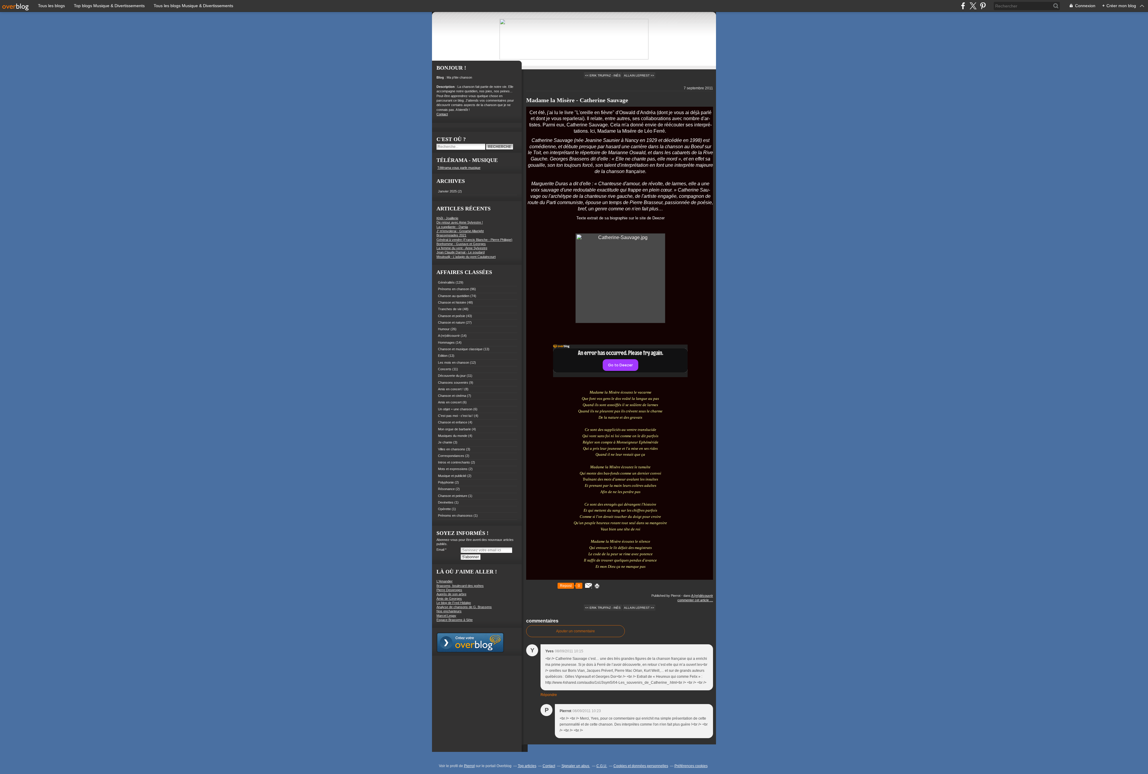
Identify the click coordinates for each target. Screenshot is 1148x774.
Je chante (445, 442)
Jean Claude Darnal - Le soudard (460, 252)
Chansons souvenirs (453, 382)
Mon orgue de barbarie (454, 429)
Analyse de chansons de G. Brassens (464, 607)
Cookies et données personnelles (640, 766)
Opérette (444, 509)
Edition (443, 355)
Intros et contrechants (454, 462)
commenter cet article (693, 600)
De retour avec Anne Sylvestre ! (459, 222)
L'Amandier (444, 581)
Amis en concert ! (450, 389)
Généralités (446, 282)
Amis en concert (450, 402)
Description (446, 86)
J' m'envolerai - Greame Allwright (460, 231)
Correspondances (451, 456)
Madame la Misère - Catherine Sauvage (577, 100)
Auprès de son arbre (451, 594)
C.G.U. (601, 766)
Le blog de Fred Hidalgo (453, 603)
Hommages (446, 342)
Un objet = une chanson (455, 409)
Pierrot (469, 766)
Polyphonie (446, 482)
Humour (444, 329)
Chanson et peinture (452, 496)
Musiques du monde (452, 436)
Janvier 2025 (448, 191)
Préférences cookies (691, 766)
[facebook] (963, 5)
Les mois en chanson (453, 362)
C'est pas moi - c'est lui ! (455, 415)
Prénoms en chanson (453, 289)
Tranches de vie (450, 309)
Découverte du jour (452, 375)
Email (440, 549)
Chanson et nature (451, 322)
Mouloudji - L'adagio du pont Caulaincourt (466, 256)
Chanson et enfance (452, 422)
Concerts (444, 369)
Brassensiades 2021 (451, 235)
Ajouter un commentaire (575, 631)
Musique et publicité (452, 476)
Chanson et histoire (452, 302)
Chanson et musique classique (460, 349)
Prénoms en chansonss (455, 515)
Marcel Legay (446, 615)
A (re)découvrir (449, 335)
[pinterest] (983, 5)
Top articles (527, 766)
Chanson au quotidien (453, 296)
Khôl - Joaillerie (447, 218)
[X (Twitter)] (973, 5)
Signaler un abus (575, 766)
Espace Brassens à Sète (454, 620)
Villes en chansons (451, 449)
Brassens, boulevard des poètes (460, 586)
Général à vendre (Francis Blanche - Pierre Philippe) (474, 239)
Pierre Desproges (449, 590)
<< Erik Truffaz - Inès (603, 75)
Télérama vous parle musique (458, 167)
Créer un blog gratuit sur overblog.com (470, 642)
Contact (442, 114)
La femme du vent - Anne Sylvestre (461, 248)
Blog (440, 77)
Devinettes (446, 502)
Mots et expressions (453, 469)
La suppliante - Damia (452, 227)
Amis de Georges (449, 598)
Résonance (446, 489)
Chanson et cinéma (452, 395)
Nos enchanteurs (449, 611)
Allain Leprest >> (639, 75)
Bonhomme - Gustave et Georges (461, 244)
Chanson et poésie (451, 316)
